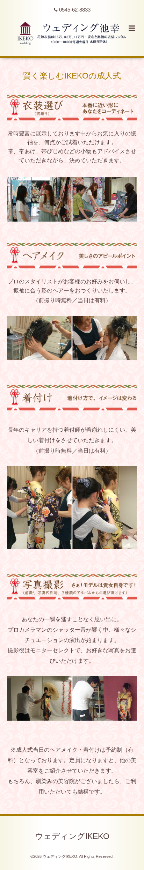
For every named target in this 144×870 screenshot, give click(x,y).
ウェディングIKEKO (72, 836)
